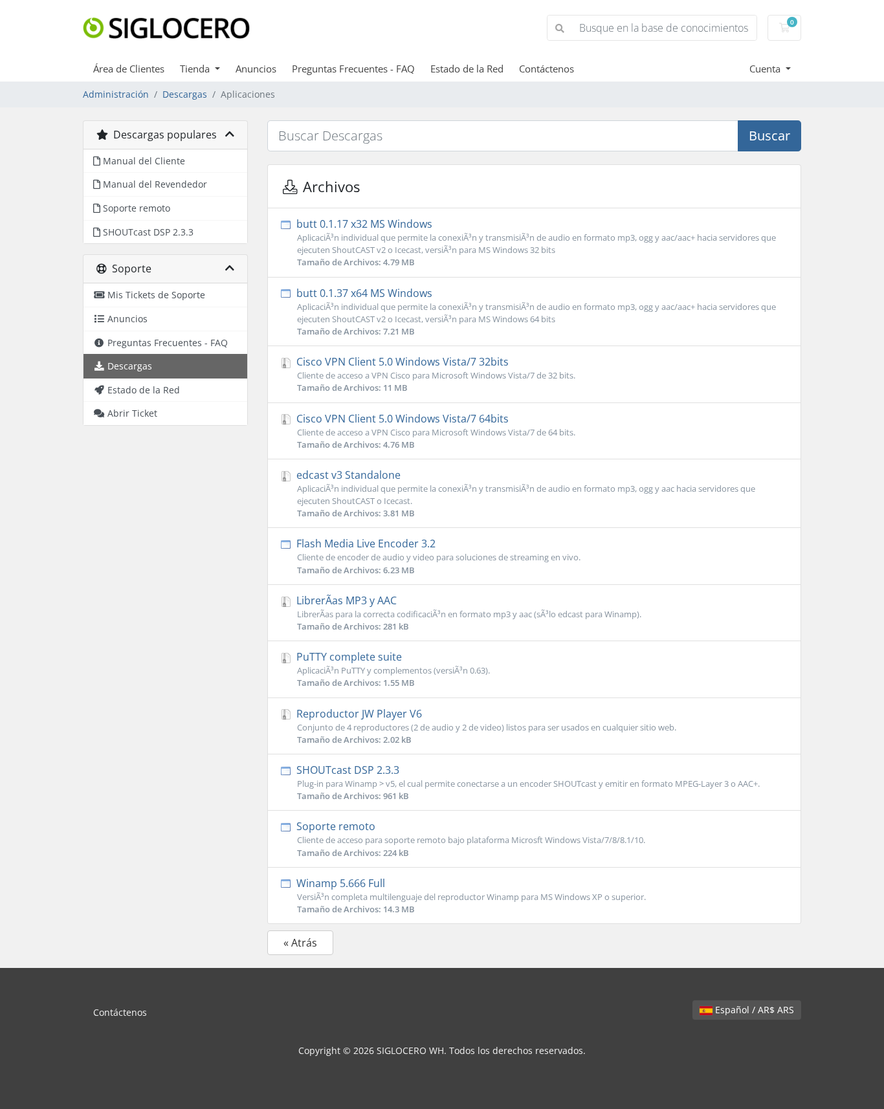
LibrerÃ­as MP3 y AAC (467, 612)
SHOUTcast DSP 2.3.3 (527, 782)
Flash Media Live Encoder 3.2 (437, 555)
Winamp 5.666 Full (470, 895)
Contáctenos (546, 68)
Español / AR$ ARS (753, 1010)
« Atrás (300, 943)
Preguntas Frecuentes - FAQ (353, 68)
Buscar (769, 135)
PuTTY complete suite (392, 669)
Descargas (184, 94)
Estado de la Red (466, 68)
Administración (116, 94)
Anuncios (256, 68)
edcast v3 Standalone (524, 493)
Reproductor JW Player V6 (485, 726)
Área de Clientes (128, 68)
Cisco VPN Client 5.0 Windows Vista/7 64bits (434, 431)
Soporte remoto (469, 838)
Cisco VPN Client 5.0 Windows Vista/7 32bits (434, 374)
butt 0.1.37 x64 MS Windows (535, 311)
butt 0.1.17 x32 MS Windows (535, 242)
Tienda (196, 68)
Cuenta (766, 68)
